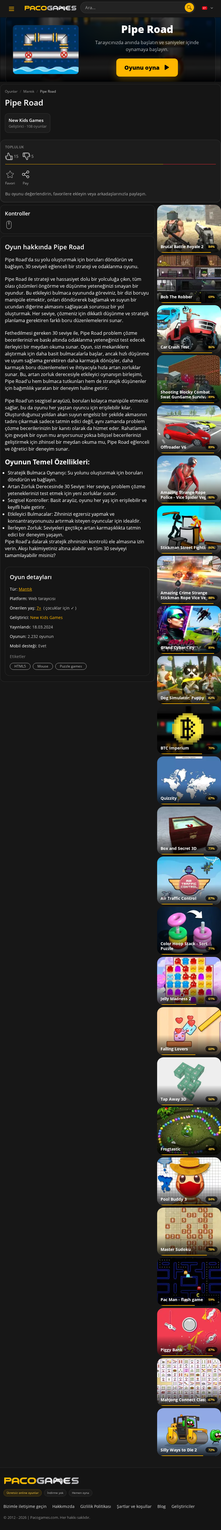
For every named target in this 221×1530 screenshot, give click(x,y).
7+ (39, 608)
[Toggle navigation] (11, 9)
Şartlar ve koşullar (134, 1506)
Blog (161, 1506)
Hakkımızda (63, 1506)
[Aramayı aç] (189, 7)
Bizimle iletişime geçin (25, 1506)
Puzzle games (71, 666)
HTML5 (20, 666)
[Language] (208, 8)
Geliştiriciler (183, 1506)
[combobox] (137, 7)
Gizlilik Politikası (95, 1506)
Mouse (42, 666)
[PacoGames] (41, 1482)
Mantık (25, 589)
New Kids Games (46, 617)
